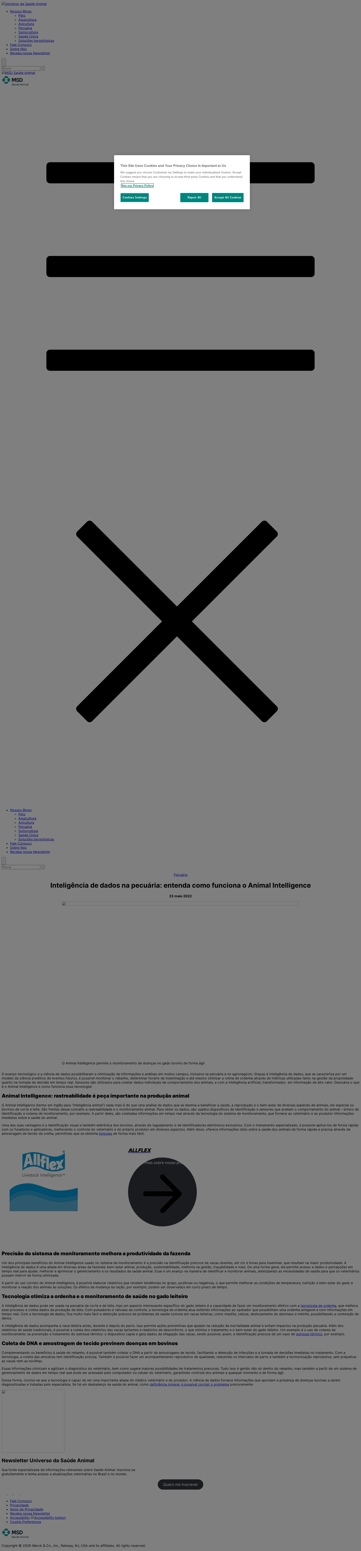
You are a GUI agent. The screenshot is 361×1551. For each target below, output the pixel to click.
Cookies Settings (135, 197)
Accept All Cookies (227, 197)
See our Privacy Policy (137, 185)
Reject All (194, 197)
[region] (182, 182)
